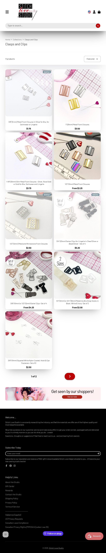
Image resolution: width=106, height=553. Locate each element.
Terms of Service (12, 506)
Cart (99, 12)
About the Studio (12, 482)
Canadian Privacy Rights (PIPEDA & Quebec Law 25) (26, 527)
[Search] (98, 26)
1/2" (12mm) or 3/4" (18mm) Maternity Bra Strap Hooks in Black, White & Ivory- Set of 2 (77, 280)
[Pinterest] (10, 466)
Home (7, 39)
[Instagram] (14, 466)
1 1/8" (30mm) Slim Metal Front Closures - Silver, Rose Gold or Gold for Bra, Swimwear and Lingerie (28, 161)
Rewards (9, 490)
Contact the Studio (13, 494)
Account (94, 12)
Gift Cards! (9, 486)
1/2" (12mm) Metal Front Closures (77, 161)
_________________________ (16, 510)
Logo (25, 12)
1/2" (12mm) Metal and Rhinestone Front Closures (28, 221)
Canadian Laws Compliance (16, 523)
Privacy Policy (11, 502)
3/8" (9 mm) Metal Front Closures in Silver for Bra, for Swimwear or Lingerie (28, 100)
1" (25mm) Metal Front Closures (77, 100)
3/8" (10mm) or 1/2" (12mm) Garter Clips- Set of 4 (28, 280)
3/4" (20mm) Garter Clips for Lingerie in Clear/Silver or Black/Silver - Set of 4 (77, 221)
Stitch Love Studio (56, 548)
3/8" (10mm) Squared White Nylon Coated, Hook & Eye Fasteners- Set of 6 (28, 340)
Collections (17, 39)
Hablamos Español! (13, 515)
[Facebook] (6, 466)
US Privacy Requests (14, 519)
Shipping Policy (11, 498)
